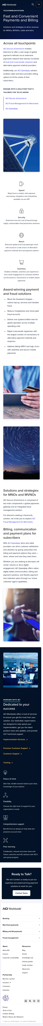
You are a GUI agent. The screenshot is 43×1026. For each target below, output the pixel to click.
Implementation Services (14, 739)
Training (6, 762)
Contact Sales (21, 893)
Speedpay (13, 108)
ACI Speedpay (24, 70)
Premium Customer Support (15, 748)
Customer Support (11, 753)
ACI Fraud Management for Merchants (22, 103)
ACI (7, 108)
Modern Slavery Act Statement (13, 1017)
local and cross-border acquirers (19, 62)
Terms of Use (7, 1010)
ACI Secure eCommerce (13, 48)
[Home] (9, 4)
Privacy (5, 1007)
